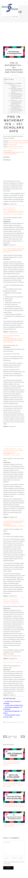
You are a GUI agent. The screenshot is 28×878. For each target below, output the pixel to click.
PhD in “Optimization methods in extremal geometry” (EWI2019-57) (17, 110)
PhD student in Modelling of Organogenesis (13, 152)
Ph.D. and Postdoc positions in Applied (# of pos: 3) (14, 250)
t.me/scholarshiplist (12, 144)
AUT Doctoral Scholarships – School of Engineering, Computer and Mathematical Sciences (16, 107)
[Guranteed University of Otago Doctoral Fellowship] (14, 797)
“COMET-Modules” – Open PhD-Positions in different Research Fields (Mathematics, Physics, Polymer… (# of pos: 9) (17, 102)
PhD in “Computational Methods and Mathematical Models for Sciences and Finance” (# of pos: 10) (16, 98)
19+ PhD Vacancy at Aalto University (14, 705)
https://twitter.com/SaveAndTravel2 (15, 146)
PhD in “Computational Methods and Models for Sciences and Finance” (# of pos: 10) (13, 339)
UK (17, 722)
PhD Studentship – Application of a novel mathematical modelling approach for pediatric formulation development (17, 90)
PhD (6, 722)
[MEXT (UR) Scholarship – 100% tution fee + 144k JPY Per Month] (14, 775)
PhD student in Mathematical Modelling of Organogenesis (16, 86)
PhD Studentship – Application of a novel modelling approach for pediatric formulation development (13, 211)
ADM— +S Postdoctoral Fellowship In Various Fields (12, 763)
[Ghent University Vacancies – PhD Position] (14, 817)
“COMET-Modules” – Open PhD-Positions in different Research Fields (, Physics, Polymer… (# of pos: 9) (13, 452)
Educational (14, 75)
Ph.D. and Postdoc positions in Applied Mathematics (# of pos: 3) (17, 94)
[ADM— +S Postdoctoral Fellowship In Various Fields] (14, 754)
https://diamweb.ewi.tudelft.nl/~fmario (12, 655)
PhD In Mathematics (11, 722)
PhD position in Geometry (13, 662)
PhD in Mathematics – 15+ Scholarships (13, 83)
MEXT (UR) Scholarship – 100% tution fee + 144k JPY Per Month (13, 785)
